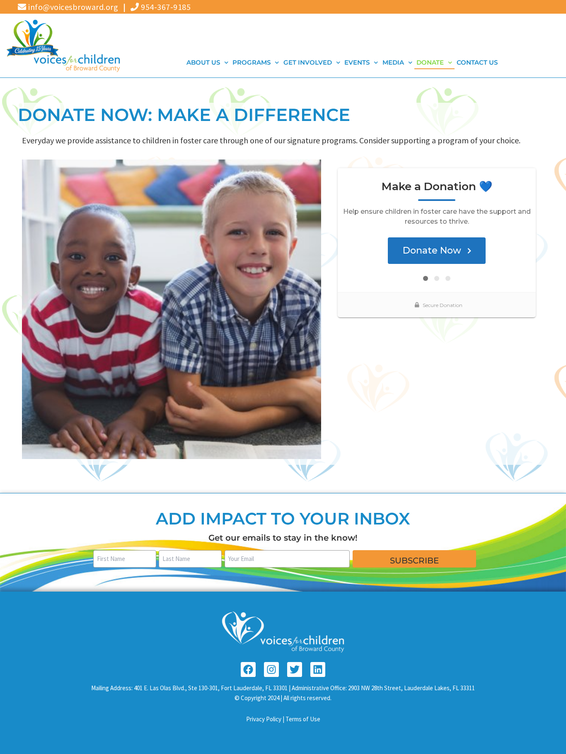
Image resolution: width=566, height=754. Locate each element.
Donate (430, 62)
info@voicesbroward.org (72, 7)
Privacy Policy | (265, 719)
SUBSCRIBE (414, 561)
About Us (203, 62)
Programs (252, 62)
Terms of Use (302, 719)
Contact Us (477, 62)
